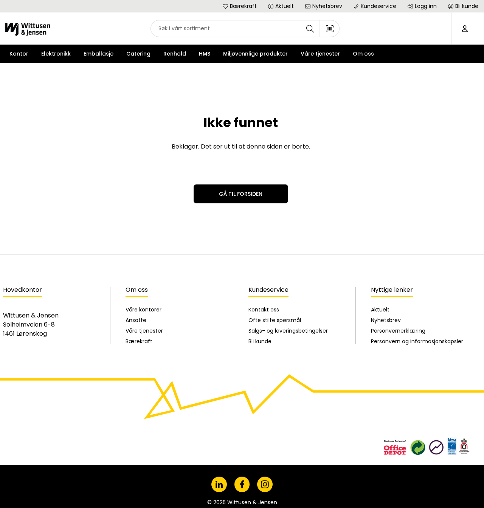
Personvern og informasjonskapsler (417, 341)
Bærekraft (139, 341)
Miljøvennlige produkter (255, 53)
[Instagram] (265, 484)
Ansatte (136, 320)
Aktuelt (380, 309)
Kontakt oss (263, 309)
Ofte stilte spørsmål (274, 320)
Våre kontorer (143, 309)
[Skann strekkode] (330, 28)
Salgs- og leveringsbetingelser (288, 331)
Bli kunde (259, 341)
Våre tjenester (144, 331)
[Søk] (310, 28)
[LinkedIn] (219, 484)
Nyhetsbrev (386, 320)
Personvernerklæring (398, 331)
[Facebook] (242, 484)
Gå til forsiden (240, 194)
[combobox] (245, 28)
